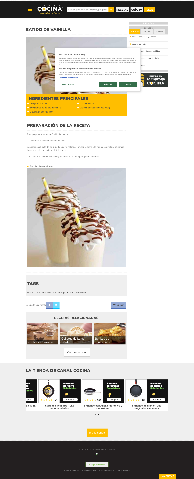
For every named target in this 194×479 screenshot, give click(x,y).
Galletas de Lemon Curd (73, 340)
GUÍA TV (136, 9)
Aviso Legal (91, 470)
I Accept (128, 84)
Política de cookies (123, 470)
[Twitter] (56, 305)
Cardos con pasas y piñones (144, 37)
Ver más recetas (77, 352)
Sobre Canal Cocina (86, 449)
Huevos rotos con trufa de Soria (145, 58)
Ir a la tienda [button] (97, 432)
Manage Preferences (97, 465)
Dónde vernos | (101, 449)
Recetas (135, 31)
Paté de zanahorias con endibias (146, 51)
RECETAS (122, 9)
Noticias (159, 31)
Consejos (147, 31)
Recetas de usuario (79, 292)
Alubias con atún (139, 44)
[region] (98, 70)
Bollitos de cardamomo (103, 340)
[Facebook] (49, 305)
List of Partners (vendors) (69, 77)
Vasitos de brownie (40, 342)
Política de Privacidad (106, 470)
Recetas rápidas (60, 292)
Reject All (108, 84)
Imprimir (119, 305)
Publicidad (111, 449)
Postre (30, 292)
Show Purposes (68, 84)
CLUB (149, 9)
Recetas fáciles (44, 292)
